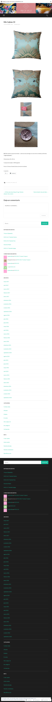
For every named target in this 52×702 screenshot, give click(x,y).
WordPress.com (7, 453)
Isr (8, 266)
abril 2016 (6, 330)
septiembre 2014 (8, 397)
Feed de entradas (8, 446)
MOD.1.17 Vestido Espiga (10, 248)
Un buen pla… (7, 429)
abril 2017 (6, 285)
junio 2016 (6, 322)
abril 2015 (6, 371)
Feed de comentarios (8, 449)
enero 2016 (6, 341)
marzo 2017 (6, 289)
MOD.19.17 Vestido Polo (9, 241)
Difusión (6, 410)
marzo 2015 (6, 375)
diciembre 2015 (7, 345)
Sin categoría (7, 425)
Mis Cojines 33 (14, 182)
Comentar (43, 215)
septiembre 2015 (8, 352)
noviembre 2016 (7, 304)
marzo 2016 (6, 334)
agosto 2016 (7, 315)
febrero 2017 (7, 292)
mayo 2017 (6, 281)
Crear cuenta (7, 438)
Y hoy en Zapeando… (8, 233)
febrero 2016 (7, 337)
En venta (8, 182)
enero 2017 (6, 296)
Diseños (5, 414)
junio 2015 (6, 363)
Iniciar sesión (7, 442)
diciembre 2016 (7, 300)
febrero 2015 (7, 378)
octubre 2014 (7, 393)
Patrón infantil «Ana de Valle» (41, 192)
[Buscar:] (26, 223)
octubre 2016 (7, 307)
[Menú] (4, 15)
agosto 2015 (7, 356)
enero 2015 (6, 382)
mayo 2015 (6, 367)
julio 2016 (6, 319)
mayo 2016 (6, 326)
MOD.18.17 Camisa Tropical (20, 256)
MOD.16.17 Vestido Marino (10, 237)
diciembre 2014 (7, 386)
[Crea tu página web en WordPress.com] (26, 1)
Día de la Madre (7, 244)
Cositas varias (7, 406)
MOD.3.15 (16, 263)
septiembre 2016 (8, 311)
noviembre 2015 (7, 349)
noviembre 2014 (7, 390)
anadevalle (17, 24)
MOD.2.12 (16, 270)
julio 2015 (6, 360)
